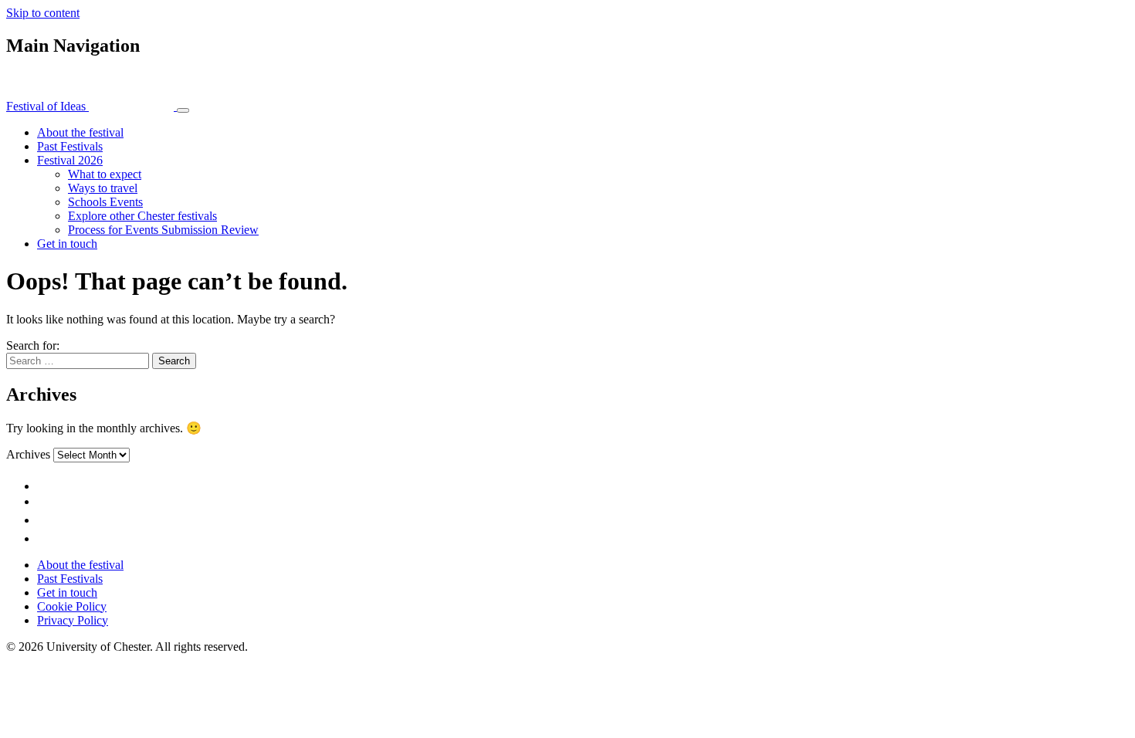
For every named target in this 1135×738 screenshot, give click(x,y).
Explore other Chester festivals (142, 215)
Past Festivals (70, 146)
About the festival (80, 132)
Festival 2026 (70, 160)
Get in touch (67, 243)
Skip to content (43, 12)
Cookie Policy (72, 606)
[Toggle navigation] (183, 110)
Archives (28, 454)
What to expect (104, 174)
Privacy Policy (72, 620)
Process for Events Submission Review (163, 229)
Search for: (32, 345)
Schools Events (105, 201)
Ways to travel (102, 188)
